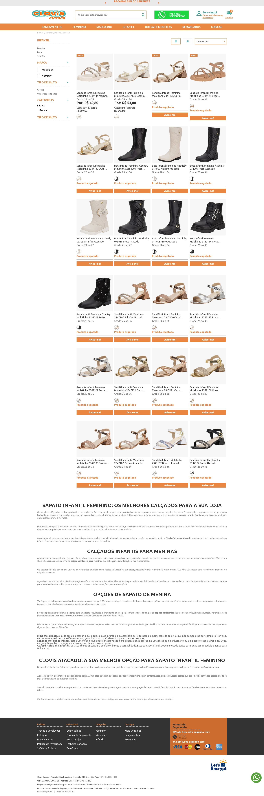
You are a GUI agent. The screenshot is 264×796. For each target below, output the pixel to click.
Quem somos (73, 730)
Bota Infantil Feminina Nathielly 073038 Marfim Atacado (94, 240)
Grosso (66, 33)
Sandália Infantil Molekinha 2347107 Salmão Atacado (129, 316)
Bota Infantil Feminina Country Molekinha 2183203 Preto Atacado (93, 316)
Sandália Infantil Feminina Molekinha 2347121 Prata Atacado (91, 389)
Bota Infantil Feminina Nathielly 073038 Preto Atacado (131, 240)
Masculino (104, 26)
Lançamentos (52, 26)
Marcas (216, 26)
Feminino (79, 26)
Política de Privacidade (49, 744)
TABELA (176, 41)
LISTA (187, 41)
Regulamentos (45, 739)
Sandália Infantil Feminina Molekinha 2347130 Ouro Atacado (91, 167)
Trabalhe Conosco (76, 744)
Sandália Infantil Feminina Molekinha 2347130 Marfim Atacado (129, 94)
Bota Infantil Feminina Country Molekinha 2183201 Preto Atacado (131, 167)
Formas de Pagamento (79, 735)
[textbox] (111, 15)
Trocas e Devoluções (48, 730)
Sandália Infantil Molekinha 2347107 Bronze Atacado (129, 461)
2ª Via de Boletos (47, 748)
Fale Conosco (73, 748)
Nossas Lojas (73, 739)
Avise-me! (170, 114)
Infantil (129, 26)
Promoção (130, 739)
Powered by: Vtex (44, 792)
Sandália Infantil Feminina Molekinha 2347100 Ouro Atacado (204, 389)
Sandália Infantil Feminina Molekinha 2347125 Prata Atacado (204, 316)
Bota (39, 52)
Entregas (42, 735)
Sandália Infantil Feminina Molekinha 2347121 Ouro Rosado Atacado (166, 389)
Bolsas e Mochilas (158, 26)
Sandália (41, 56)
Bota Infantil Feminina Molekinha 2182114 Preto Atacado (204, 240)
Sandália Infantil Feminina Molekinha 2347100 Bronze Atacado (92, 462)
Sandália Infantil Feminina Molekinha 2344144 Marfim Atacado (92, 94)
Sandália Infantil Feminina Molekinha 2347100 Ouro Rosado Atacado (166, 316)
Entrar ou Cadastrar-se (213, 15)
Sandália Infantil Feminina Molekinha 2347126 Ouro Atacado (166, 94)
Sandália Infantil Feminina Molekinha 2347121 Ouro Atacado (128, 389)
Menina (57, 33)
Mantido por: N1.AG (65, 792)
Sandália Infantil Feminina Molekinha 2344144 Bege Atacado (204, 94)
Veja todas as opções (47, 94)
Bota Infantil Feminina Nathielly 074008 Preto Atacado (169, 240)
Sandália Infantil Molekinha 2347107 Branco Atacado (167, 461)
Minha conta (208, 18)
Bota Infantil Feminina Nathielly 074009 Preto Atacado (207, 167)
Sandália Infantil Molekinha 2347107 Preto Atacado (205, 461)
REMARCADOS (191, 26)
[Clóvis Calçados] (49, 14)
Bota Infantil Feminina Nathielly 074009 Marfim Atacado (169, 167)
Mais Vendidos (133, 730)
